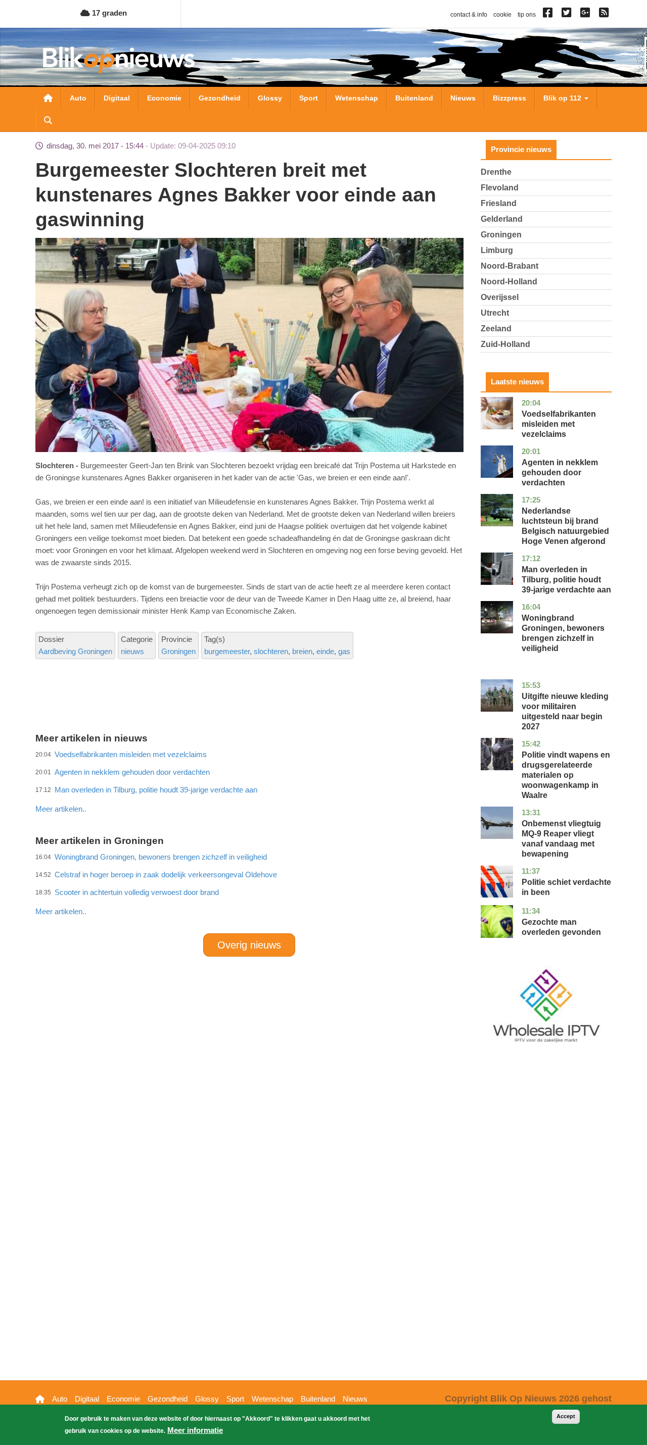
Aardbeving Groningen (75, 651)
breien (302, 651)
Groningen (178, 651)
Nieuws (463, 98)
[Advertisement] (249, 786)
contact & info (468, 14)
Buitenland (414, 98)
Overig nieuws (249, 945)
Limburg (497, 250)
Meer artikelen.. (60, 809)
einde (325, 651)
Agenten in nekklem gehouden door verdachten (560, 472)
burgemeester (227, 651)
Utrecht (495, 313)
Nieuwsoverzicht (48, 98)
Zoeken (48, 120)
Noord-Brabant (509, 266)
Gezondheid (220, 98)
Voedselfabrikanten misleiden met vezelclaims (559, 424)
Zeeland (496, 328)
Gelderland (502, 219)
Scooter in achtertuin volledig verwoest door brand (137, 892)
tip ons (527, 14)
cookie (502, 14)
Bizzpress (509, 98)
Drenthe (496, 172)
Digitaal (117, 98)
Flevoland (500, 187)
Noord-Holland (509, 281)
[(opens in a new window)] (549, 14)
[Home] (119, 59)
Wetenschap (356, 98)
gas (344, 651)
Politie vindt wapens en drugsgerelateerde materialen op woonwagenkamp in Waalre (566, 775)
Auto (78, 98)
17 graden (108, 13)
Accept (566, 1416)
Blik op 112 (563, 98)
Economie (164, 98)
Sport (308, 98)
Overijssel (500, 297)
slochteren (271, 651)
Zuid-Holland (505, 344)
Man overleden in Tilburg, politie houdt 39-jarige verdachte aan (566, 579)
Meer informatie (195, 1430)
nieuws (132, 651)
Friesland (499, 203)
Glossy (270, 98)
